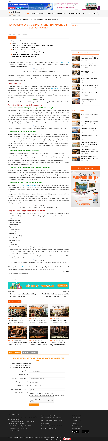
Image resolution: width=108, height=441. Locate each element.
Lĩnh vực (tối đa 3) (22, 385)
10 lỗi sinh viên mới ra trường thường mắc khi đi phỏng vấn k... (89, 87)
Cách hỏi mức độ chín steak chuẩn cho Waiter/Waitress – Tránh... (58, 344)
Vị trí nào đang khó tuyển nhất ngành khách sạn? (90, 115)
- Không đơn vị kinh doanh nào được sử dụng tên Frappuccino (30, 52)
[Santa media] (85, 189)
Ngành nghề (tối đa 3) (21, 382)
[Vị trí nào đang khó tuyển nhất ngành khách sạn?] (76, 116)
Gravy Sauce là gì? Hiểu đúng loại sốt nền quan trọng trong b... (89, 151)
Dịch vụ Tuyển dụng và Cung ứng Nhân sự (51, 417)
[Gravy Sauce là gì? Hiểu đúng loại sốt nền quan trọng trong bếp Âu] (76, 151)
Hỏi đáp (74, 423)
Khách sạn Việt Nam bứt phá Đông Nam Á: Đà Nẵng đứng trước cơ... (89, 130)
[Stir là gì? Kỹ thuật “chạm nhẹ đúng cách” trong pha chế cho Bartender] (38, 332)
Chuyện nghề (51, 13)
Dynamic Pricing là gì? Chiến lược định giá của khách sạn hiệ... (89, 79)
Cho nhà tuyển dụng (74, 13)
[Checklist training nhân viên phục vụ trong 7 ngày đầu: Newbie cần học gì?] (17, 310)
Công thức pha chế (17, 273)
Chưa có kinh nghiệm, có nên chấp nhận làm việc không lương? (89, 137)
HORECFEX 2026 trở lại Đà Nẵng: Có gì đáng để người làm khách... (90, 101)
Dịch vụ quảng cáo (45, 423)
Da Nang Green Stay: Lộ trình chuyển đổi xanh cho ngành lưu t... (89, 144)
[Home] (14, 13)
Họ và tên (24, 371)
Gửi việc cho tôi (34, 405)
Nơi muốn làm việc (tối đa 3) (19, 389)
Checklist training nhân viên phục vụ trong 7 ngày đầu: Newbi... (16, 322)
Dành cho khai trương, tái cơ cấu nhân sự (51, 420)
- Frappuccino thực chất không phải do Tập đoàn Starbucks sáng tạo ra (33, 45)
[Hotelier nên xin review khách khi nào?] (76, 94)
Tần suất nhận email (21, 392)
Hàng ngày (33, 393)
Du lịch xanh (92, 13)
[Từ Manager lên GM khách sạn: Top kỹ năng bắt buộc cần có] (76, 158)
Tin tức (10, 19)
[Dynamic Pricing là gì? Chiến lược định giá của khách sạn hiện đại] (76, 79)
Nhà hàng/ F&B (17, 19)
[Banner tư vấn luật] (77, 6)
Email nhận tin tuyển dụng (20, 378)
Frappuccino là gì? (16, 41)
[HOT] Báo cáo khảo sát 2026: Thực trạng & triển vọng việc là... (89, 122)
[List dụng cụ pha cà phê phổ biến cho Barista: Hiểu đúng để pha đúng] (59, 310)
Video (84, 13)
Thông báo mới (76, 417)
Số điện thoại (23, 374)
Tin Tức (26, 13)
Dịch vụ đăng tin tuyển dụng (47, 415)
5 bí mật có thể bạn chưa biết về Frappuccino (23, 43)
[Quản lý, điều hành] (47, 382)
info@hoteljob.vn (14, 430)
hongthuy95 (10, 318)
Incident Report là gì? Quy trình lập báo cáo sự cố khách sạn (89, 58)
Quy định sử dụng (76, 420)
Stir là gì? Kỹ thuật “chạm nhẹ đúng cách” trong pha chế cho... (38, 343)
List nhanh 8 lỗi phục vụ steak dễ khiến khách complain (17, 343)
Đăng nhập (11, 1)
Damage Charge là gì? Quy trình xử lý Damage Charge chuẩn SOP (88, 72)
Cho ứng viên (61, 13)
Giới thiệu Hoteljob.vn (77, 415)
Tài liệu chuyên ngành (37, 13)
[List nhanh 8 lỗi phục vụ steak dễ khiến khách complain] (17, 332)
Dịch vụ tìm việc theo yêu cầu (48, 428)
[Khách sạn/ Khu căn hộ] (47, 385)
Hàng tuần (41, 393)
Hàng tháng (49, 393)
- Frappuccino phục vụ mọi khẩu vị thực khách (26, 49)
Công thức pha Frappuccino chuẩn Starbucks (23, 56)
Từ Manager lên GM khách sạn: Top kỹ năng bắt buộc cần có (90, 158)
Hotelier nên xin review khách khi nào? (89, 93)
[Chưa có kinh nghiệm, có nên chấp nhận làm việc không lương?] (76, 137)
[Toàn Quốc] (47, 389)
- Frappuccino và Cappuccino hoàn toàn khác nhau (27, 54)
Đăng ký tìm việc (14, 352)
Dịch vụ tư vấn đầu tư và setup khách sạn (51, 426)
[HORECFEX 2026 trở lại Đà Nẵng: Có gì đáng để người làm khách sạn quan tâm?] (76, 100)
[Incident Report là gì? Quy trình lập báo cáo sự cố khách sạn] (76, 58)
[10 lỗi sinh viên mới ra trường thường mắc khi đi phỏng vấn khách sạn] (76, 87)
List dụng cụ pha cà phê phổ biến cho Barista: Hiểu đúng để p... (59, 322)
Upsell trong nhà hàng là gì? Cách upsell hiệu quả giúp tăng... (38, 321)
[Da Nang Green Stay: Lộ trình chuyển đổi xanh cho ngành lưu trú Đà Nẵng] (76, 144)
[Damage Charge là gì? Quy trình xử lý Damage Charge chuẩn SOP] (76, 72)
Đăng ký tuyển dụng (29, 352)
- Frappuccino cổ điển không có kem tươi (24, 47)
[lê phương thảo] (30, 6)
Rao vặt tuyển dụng (77, 426)
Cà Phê (25, 273)
